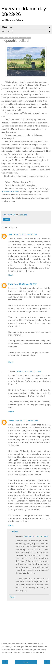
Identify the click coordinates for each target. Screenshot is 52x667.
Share (6, 219)
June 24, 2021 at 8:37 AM (25, 234)
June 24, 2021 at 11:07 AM (28, 371)
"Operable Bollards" (10, 191)
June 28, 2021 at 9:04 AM (26, 421)
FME (10, 284)
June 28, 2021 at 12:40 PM (36, 536)
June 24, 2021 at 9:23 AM (25, 284)
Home (26, 662)
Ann (10, 234)
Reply (11, 275)
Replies (15, 531)
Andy (11, 421)
